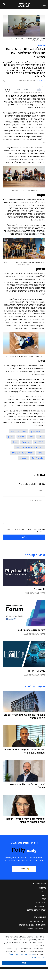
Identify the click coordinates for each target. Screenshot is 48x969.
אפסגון (10, 436)
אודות (44, 895)
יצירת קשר (42, 888)
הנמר (44, 899)
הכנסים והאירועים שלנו (38, 921)
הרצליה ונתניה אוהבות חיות (22, 452)
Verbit (21, 436)
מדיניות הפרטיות (40, 906)
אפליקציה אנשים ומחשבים (36, 910)
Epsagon (26, 442)
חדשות (41, 45)
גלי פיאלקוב (40, 80)
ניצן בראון (23, 458)
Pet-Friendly (37, 458)
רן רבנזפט (39, 442)
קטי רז (40, 452)
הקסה (40, 436)
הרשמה (22, 868)
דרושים (43, 891)
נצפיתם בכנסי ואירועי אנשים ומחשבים (32, 925)
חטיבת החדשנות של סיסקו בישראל (29, 447)
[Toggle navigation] (43, 4)
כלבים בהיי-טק (37, 431)
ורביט (31, 436)
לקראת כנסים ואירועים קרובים (35, 928)
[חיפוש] (4, 4)
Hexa (14, 442)
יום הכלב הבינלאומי (18, 431)
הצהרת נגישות (41, 902)
